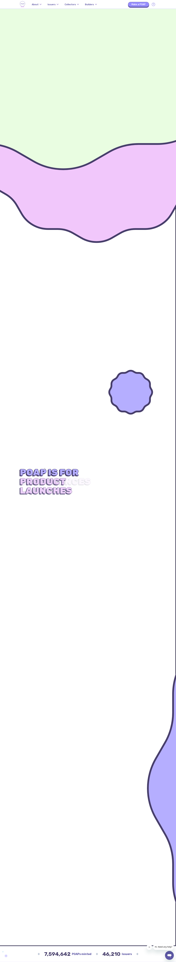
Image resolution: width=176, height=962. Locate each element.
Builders (89, 4)
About (35, 4)
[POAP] (22, 4)
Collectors (70, 4)
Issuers (52, 4)
